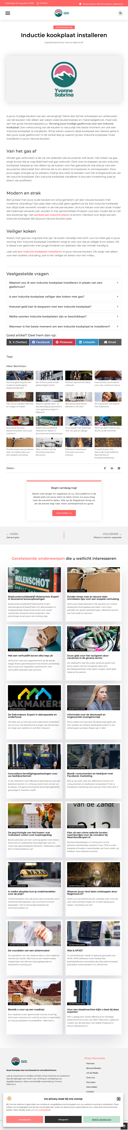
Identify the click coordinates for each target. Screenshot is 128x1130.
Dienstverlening (64, 27)
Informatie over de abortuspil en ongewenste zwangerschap (86, 715)
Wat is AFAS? (75, 950)
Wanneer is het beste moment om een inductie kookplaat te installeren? (64, 326)
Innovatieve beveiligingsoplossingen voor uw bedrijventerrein (32, 774)
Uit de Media (92, 1073)
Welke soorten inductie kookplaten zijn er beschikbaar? (64, 316)
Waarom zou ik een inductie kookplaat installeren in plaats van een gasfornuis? (64, 284)
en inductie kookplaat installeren (40, 251)
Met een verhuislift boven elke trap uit (30, 655)
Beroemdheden (93, 1068)
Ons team (91, 1082)
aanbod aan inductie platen (52, 214)
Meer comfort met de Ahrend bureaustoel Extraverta (46, 452)
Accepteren (25, 1119)
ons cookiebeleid (42, 1110)
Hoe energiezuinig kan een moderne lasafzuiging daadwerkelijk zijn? (18, 385)
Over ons (90, 1077)
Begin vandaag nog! (64, 487)
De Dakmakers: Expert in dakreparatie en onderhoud (32, 715)
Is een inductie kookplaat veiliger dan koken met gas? (64, 296)
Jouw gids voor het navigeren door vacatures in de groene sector (88, 656)
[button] (118, 1098)
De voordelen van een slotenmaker (29, 950)
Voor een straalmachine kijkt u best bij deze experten (93, 1010)
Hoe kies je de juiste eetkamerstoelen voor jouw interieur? (19, 431)
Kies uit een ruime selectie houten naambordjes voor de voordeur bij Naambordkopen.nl (87, 835)
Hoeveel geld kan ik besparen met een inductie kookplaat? (64, 306)
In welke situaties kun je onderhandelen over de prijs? (31, 892)
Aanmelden (91, 1087)
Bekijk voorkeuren (101, 1119)
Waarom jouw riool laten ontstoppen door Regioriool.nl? (92, 892)
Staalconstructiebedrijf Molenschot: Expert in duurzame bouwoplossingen (49, 431)
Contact (90, 1091)
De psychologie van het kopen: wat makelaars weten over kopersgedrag (30, 833)
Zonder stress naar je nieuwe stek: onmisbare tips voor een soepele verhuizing (19, 452)
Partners (90, 1063)
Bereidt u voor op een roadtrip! (26, 1009)
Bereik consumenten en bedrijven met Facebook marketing (90, 774)
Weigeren (63, 1119)
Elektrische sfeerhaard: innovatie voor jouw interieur (75, 452)
